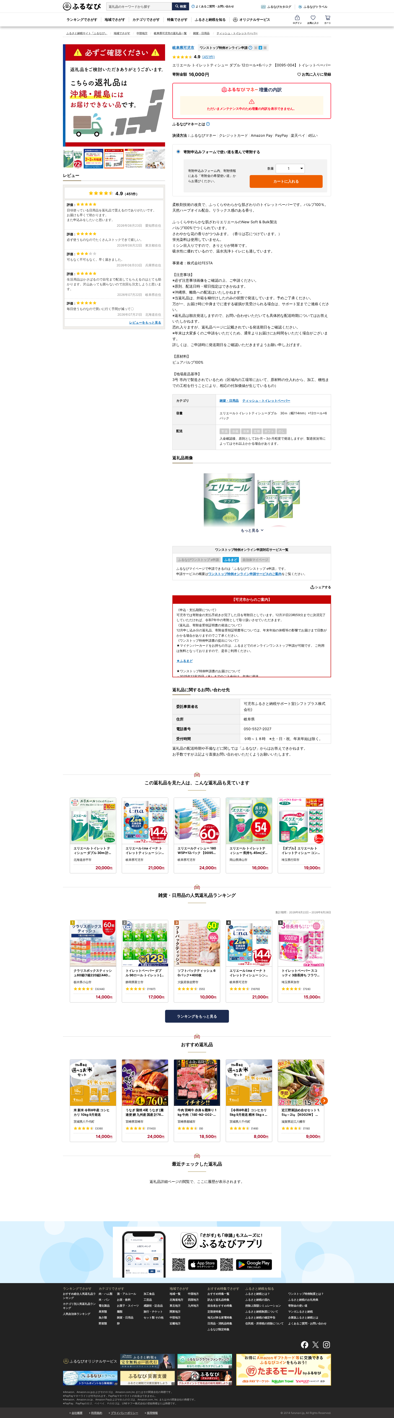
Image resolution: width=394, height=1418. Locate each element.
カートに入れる (286, 181)
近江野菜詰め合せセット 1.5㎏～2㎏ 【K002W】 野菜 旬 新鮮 (301, 1112)
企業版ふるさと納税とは (303, 1317)
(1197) (151, 989)
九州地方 (193, 1305)
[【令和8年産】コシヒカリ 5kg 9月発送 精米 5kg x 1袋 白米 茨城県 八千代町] (249, 1083)
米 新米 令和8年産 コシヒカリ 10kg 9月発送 (92, 1112)
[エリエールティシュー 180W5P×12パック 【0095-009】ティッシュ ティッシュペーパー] (197, 821)
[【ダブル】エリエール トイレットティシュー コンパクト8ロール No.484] (301, 821)
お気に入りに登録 (316, 74)
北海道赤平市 (82, 859)
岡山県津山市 (238, 859)
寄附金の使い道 (297, 1305)
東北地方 (175, 1305)
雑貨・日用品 (201, 33)
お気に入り (313, 22)
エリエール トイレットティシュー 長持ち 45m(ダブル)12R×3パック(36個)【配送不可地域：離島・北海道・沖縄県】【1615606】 (249, 850)
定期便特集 (214, 1311)
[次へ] (324, 1100)
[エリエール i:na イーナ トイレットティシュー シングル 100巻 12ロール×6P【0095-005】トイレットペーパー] (145, 821)
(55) (202, 989)
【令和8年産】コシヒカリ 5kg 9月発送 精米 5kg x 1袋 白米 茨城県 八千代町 (248, 1112)
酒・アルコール (126, 1293)
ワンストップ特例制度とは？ (306, 1293)
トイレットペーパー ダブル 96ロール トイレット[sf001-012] (145, 973)
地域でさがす (115, 19)
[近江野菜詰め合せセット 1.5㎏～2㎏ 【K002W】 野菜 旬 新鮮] (301, 1083)
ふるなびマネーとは (188, 124)
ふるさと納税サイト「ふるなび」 (86, 33)
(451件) (208, 57)
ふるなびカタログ (279, 6)
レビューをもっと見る (145, 322)
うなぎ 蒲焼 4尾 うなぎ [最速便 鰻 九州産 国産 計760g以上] (145, 1112)
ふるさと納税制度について (261, 1311)
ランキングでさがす (82, 19)
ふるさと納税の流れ (257, 1299)
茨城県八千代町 (84, 1121)
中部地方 (142, 33)
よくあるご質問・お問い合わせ (215, 6)
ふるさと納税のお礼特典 (303, 1299)
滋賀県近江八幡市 (293, 1121)
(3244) (100, 989)
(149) (254, 1128)
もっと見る (250, 530)
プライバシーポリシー (124, 1413)
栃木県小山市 (82, 982)
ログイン (297, 22)
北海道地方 (176, 1299)
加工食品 (149, 1293)
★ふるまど (184, 661)
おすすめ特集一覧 (218, 1293)
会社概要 (77, 1413)
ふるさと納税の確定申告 (260, 1317)
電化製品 (104, 1305)
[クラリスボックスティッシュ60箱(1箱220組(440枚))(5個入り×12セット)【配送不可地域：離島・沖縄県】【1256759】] (93, 943)
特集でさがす (177, 19)
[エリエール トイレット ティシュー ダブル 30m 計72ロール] (93, 821)
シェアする (323, 587)
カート (327, 22)
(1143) (151, 1128)
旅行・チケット (153, 1311)
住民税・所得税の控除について (264, 1323)
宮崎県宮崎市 (134, 1121)
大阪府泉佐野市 (188, 982)
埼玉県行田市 (290, 859)
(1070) (255, 989)
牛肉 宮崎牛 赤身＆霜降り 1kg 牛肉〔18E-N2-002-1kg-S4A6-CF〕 (197, 1112)
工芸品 (148, 1299)
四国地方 (193, 1299)
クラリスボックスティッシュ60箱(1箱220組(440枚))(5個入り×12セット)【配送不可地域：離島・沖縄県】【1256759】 (93, 973)
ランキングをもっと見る (197, 1016)
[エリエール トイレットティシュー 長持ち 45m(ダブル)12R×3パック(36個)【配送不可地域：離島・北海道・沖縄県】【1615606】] (249, 821)
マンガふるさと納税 (300, 1311)
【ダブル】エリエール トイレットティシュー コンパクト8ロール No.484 (299, 850)
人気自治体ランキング (76, 1314)
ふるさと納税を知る (210, 19)
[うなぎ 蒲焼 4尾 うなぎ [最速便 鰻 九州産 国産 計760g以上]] (145, 1083)
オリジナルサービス (254, 19)
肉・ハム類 (105, 1293)
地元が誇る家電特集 (219, 1317)
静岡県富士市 (134, 982)
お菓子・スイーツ (128, 1305)
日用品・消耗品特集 (219, 1323)
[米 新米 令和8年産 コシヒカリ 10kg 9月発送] (93, 1083)
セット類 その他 (153, 1317)
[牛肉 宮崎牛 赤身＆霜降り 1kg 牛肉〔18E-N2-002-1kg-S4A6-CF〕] (197, 1083)
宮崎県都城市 (186, 1121)
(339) (99, 1128)
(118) (306, 1128)
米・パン (104, 1299)
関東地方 (175, 1311)
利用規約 (96, 1413)
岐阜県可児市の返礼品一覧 (170, 33)
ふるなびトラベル (315, 6)
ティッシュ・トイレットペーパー (237, 33)
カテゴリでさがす (146, 19)
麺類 (119, 1311)
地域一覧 (175, 1293)
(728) (307, 989)
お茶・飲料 (124, 1299)
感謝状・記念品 (153, 1305)
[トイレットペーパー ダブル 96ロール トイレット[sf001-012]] (145, 943)
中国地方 (193, 1293)
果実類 (103, 1311)
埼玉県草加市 (290, 982)
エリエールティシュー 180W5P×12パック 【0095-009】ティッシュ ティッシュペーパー (197, 850)
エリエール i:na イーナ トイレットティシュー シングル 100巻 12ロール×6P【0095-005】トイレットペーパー (144, 850)
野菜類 (103, 1323)
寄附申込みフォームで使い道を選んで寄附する (222, 152)
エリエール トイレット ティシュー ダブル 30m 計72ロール (93, 850)
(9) (201, 1128)
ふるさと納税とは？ (257, 1293)
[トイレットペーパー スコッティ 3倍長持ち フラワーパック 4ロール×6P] (301, 943)
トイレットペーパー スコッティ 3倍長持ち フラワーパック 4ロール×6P (301, 973)
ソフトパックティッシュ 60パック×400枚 (196, 973)
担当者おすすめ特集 (219, 1305)
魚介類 (103, 1317)
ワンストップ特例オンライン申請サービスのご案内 (245, 574)
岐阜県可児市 (183, 47)
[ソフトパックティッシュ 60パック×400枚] (197, 943)
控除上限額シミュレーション (263, 1305)
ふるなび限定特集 (218, 1329)
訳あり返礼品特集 (218, 1299)
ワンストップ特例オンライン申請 (224, 48)
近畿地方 (175, 1323)
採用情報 (152, 1413)
